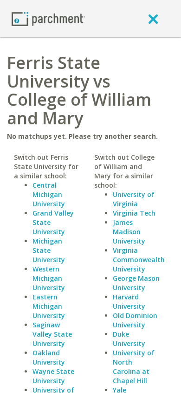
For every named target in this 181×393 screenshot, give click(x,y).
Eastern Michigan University (48, 306)
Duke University (129, 339)
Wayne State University (53, 376)
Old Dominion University (135, 320)
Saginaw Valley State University (52, 334)
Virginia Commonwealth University (139, 259)
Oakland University (48, 357)
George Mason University (136, 283)
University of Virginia (134, 199)
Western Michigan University (48, 278)
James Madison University (129, 231)
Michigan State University (48, 250)
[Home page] (48, 18)
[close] (153, 18)
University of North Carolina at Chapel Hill (134, 366)
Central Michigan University (48, 194)
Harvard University (129, 301)
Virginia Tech (134, 213)
